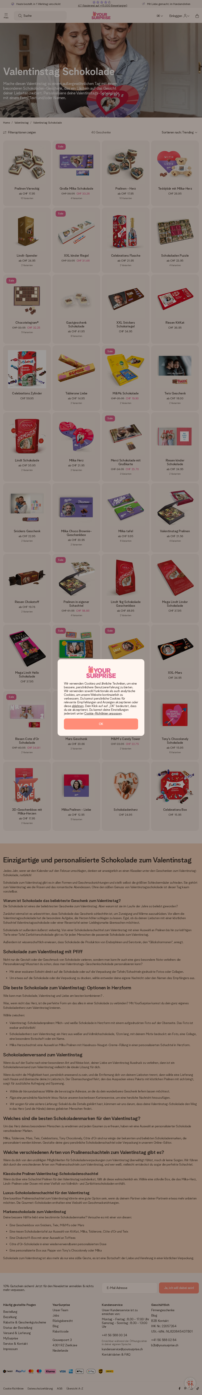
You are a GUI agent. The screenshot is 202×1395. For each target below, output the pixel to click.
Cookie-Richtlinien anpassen (103, 713)
